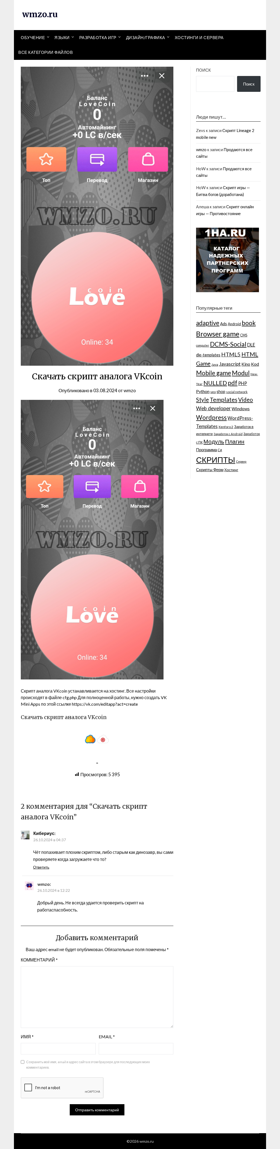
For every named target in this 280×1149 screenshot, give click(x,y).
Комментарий (39, 959)
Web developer (213, 408)
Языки (62, 37)
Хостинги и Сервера (199, 37)
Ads (223, 323)
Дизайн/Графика (145, 37)
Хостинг (231, 469)
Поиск (203, 70)
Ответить (41, 867)
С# (220, 450)
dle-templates (208, 355)
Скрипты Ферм (209, 469)
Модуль (213, 441)
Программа (206, 449)
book (249, 323)
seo (213, 392)
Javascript (230, 364)
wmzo (130, 390)
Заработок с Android (228, 434)
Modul (241, 373)
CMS (243, 335)
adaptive (207, 323)
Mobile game (213, 373)
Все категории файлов (45, 52)
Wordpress (211, 417)
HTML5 (231, 354)
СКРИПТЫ (215, 459)
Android (234, 324)
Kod (255, 364)
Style (202, 399)
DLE (251, 345)
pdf (232, 382)
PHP (242, 383)
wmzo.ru (40, 14)
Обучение (33, 37)
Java (214, 364)
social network (236, 392)
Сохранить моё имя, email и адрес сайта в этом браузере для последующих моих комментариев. (88, 1064)
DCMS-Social (228, 344)
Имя (27, 1036)
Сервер (241, 461)
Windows (241, 408)
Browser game (217, 334)
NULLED (215, 382)
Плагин (234, 441)
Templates (223, 399)
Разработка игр (97, 37)
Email (107, 1036)
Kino (245, 364)
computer (202, 345)
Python (202, 391)
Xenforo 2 (225, 427)
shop (221, 391)
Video (245, 399)
